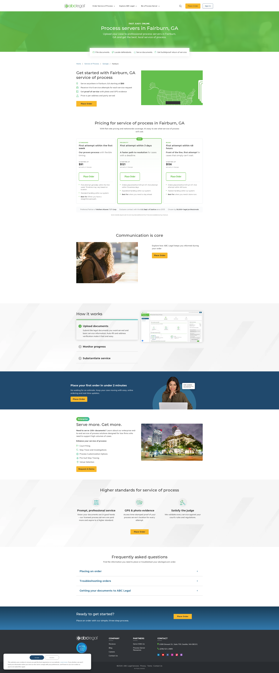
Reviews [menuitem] (112, 644)
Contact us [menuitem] (113, 656)
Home (78, 64)
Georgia (106, 64)
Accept (37, 657)
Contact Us (157, 666)
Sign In (208, 6)
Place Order (193, 6)
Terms (149, 666)
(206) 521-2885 (166, 649)
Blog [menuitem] (110, 648)
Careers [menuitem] (112, 652)
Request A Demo (86, 469)
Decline (51, 657)
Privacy (143, 666)
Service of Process (91, 64)
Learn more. (64, 662)
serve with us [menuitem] (139, 644)
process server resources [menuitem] (139, 649)
